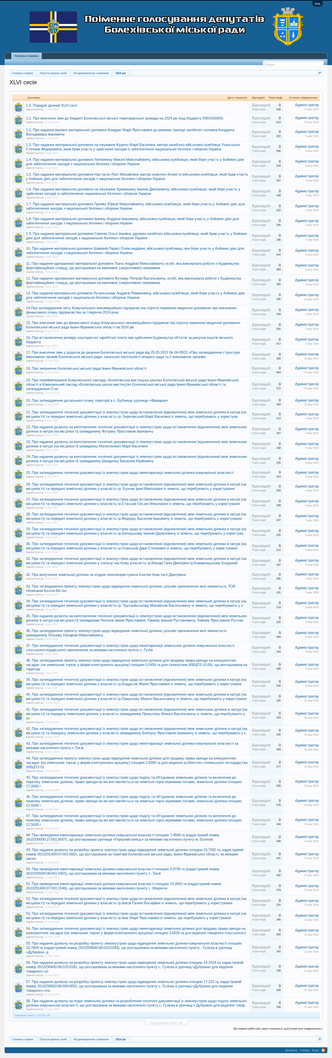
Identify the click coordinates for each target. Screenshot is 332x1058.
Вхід (317, 3)
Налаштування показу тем (166, 1022)
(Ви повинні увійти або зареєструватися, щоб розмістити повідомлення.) (278, 1028)
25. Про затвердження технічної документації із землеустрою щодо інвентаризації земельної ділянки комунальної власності (130, 473)
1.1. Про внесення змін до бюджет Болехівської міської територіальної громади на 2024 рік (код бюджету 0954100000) (124, 118)
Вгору (315, 1050)
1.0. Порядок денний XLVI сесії (51, 105)
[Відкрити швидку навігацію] (319, 73)
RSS (323, 1050)
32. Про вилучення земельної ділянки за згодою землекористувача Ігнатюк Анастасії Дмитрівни (106, 575)
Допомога (291, 1050)
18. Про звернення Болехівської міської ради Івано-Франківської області (86, 368)
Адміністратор (34, 109)
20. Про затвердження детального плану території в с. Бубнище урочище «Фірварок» (97, 400)
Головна (305, 1050)
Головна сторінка (26, 55)
